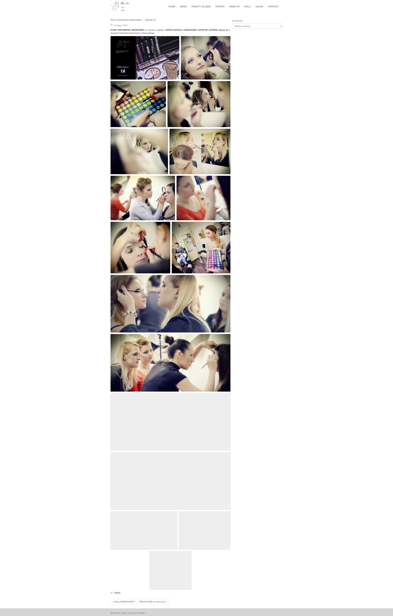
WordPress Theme (119, 613)
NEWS (117, 593)
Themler (141, 613)
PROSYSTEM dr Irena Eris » (153, 601)
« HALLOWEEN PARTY (124, 601)
